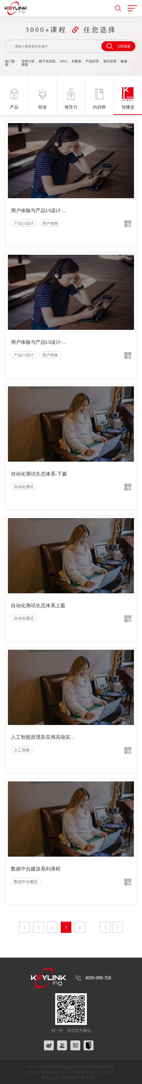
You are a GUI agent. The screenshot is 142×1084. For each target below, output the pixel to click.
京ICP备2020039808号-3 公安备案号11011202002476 (71, 1072)
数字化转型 (47, 61)
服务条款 (49, 1077)
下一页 (117, 927)
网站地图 (69, 1077)
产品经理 (92, 61)
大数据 (76, 61)
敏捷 (124, 61)
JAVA (63, 61)
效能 (24, 64)
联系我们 (89, 1077)
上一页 (105, 927)
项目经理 (109, 61)
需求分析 (28, 61)
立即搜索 (123, 46)
